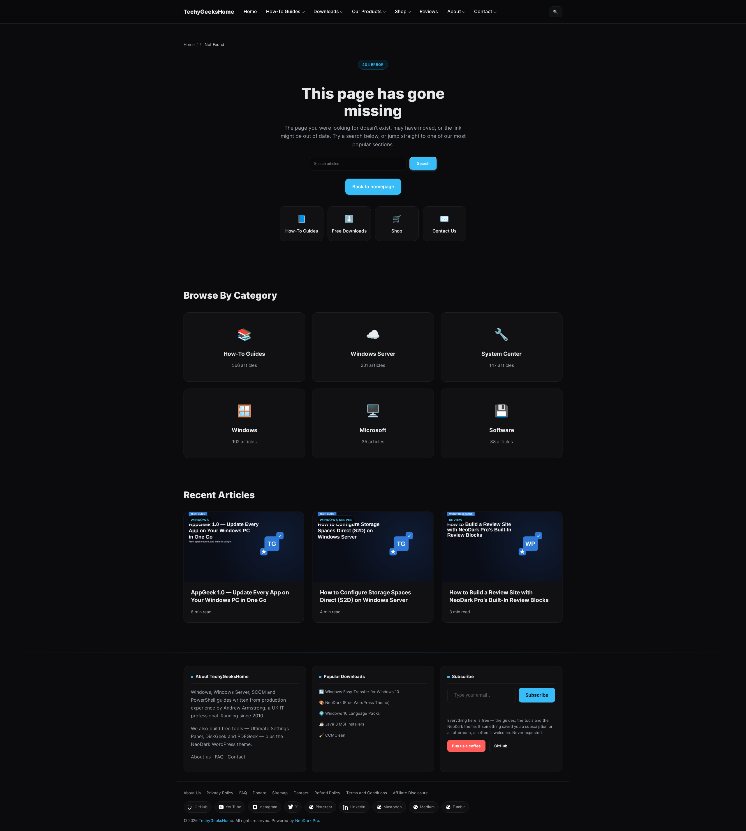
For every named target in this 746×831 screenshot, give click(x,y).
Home (250, 11)
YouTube (229, 808)
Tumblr (455, 808)
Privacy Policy (220, 792)
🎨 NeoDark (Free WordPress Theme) (354, 702)
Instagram (264, 808)
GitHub (500, 746)
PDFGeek (247, 736)
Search (423, 163)
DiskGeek (215, 736)
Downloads (326, 11)
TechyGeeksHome (209, 11)
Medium (423, 808)
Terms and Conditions (366, 792)
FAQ (219, 757)
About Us (192, 792)
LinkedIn (354, 808)
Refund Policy (327, 792)
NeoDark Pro (307, 820)
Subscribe (536, 695)
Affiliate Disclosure (410, 792)
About (454, 11)
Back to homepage (373, 186)
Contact (483, 11)
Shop (401, 11)
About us (201, 757)
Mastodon (389, 808)
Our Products (367, 11)
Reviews (429, 11)
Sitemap (280, 792)
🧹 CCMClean (332, 735)
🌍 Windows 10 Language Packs (349, 713)
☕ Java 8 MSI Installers (341, 724)
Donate (259, 792)
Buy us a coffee (466, 746)
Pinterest (320, 808)
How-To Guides (283, 11)
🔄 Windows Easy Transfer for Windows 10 (359, 691)
